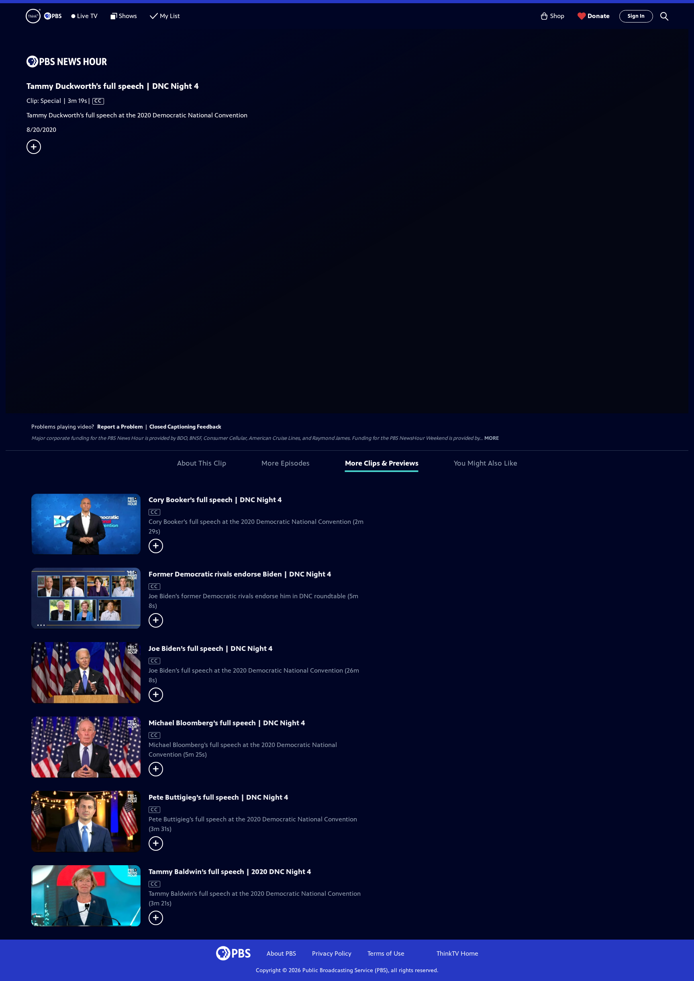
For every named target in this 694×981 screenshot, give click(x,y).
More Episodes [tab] (285, 463)
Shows (128, 16)
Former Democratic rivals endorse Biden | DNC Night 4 (240, 574)
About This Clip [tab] (201, 463)
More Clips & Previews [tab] (381, 463)
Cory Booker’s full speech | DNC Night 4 (215, 499)
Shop (557, 16)
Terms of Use (385, 953)
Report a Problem (120, 426)
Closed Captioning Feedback (185, 426)
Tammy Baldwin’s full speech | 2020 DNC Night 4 (230, 871)
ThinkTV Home (457, 953)
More (491, 438)
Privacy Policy (331, 953)
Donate (599, 16)
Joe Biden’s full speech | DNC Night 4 (210, 648)
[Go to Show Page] (357, 61)
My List (170, 16)
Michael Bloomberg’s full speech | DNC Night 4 (227, 722)
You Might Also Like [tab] (485, 463)
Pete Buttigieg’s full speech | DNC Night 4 (218, 797)
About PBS (281, 953)
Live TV (87, 16)
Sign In (636, 16)
